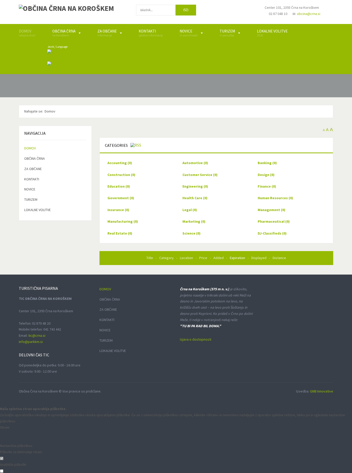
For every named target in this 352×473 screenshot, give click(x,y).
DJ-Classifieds (272, 233)
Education (118, 186)
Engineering (195, 186)
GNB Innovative (321, 391)
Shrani (5, 427)
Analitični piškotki (13, 464)
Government (120, 198)
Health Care (194, 198)
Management (271, 209)
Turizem (30, 199)
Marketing (193, 221)
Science (191, 233)
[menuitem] (27, 33)
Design (266, 174)
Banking (267, 163)
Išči (185, 10)
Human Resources (275, 198)
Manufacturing (122, 221)
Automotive (195, 163)
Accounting (119, 163)
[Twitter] (231, 11)
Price (203, 257)
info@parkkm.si (31, 341)
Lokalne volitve (37, 209)
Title (150, 257)
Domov (30, 148)
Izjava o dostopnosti (195, 339)
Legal (189, 209)
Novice (29, 189)
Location (187, 257)
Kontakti (31, 179)
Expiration (238, 257)
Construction (121, 174)
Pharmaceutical (274, 221)
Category (166, 257)
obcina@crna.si (308, 13)
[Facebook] (214, 11)
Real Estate (119, 233)
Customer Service (199, 174)
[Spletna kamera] (247, 12)
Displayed (259, 257)
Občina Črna (34, 158)
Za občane (33, 168)
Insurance (118, 209)
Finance (267, 186)
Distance (279, 257)
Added (218, 257)
